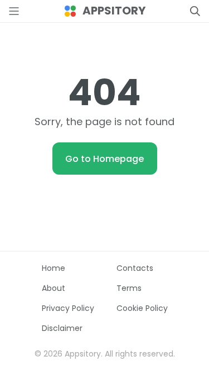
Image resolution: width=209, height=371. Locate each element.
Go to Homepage (104, 158)
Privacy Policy (68, 308)
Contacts (134, 268)
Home (53, 268)
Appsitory (113, 10)
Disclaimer (62, 328)
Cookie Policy (142, 308)
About (53, 288)
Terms (129, 288)
